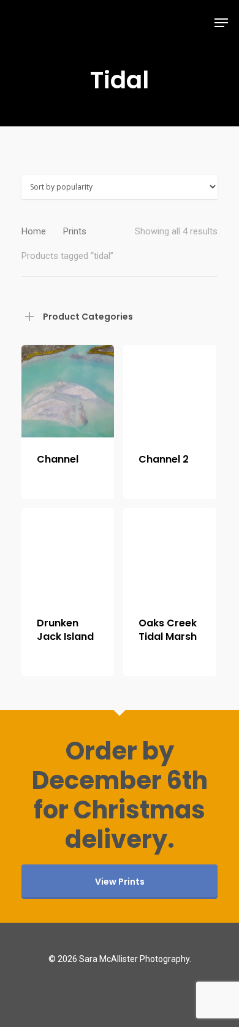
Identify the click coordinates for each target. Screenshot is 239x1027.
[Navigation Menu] (221, 23)
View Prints (120, 881)
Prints (74, 231)
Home (33, 231)
